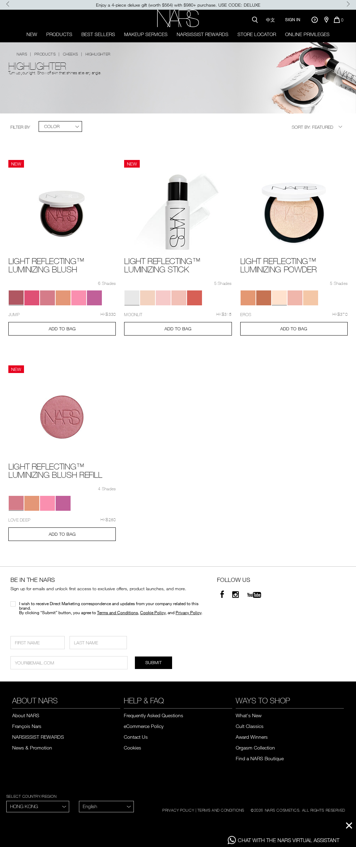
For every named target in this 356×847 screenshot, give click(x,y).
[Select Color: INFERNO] (31, 297)
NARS (22, 53)
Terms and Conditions (117, 612)
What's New (248, 715)
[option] (178, 4)
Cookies (132, 748)
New (31, 34)
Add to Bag (62, 328)
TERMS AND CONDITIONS (220, 809)
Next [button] (348, 4)
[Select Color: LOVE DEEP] (47, 297)
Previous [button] (7, 4)
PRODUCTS (59, 34)
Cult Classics (250, 726)
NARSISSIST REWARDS (202, 34)
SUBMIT (153, 662)
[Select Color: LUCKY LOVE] (78, 297)
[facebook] (222, 595)
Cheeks (70, 53)
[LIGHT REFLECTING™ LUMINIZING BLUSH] (62, 212)
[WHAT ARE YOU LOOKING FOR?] (254, 20)
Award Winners (252, 737)
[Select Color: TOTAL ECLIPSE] (194, 297)
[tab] (60, 126)
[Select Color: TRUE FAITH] (63, 297)
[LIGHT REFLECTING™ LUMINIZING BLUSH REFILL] (62, 417)
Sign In (292, 19)
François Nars (26, 726)
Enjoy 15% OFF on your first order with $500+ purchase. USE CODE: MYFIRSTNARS (178, 5)
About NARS (25, 715)
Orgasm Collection (255, 748)
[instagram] (235, 595)
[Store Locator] (326, 20)
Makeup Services (146, 34)
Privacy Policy (188, 612)
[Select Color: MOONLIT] (131, 297)
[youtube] (254, 595)
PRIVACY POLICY (178, 809)
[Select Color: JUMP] (16, 297)
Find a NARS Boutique (260, 758)
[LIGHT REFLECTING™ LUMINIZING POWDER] (294, 212)
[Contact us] (314, 19)
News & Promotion (32, 748)
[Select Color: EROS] (147, 297)
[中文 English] (106, 806)
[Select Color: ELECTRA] (178, 297)
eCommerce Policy (143, 726)
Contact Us (136, 737)
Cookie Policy (152, 612)
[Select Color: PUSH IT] (94, 297)
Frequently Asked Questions (153, 715)
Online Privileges (307, 34)
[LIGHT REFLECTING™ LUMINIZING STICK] (178, 212)
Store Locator (256, 34)
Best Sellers (98, 34)
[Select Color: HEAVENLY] (163, 297)
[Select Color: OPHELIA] (248, 297)
